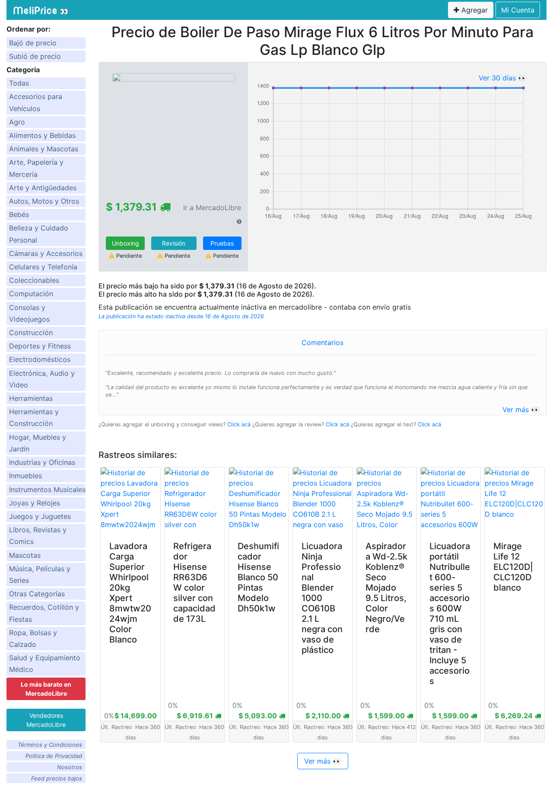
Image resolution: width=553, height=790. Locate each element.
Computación (31, 293)
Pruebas (222, 243)
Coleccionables (34, 280)
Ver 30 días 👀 (503, 78)
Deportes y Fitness (40, 346)
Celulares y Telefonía (43, 266)
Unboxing (125, 243)
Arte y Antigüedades (42, 187)
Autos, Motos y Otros (44, 201)
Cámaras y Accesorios (46, 253)
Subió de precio (35, 56)
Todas (19, 83)
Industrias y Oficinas (42, 462)
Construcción (31, 332)
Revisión (173, 243)
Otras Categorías (37, 593)
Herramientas (31, 398)
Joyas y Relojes (34, 503)
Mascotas (25, 555)
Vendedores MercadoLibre (46, 720)
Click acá (239, 424)
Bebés (19, 214)
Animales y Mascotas (43, 148)
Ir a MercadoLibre (212, 207)
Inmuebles (25, 475)
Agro (17, 122)
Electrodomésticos (39, 359)
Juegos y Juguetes (40, 516)
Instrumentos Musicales (47, 489)
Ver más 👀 (521, 409)
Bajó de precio (33, 42)
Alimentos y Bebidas (42, 135)
